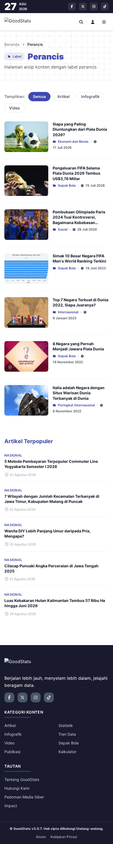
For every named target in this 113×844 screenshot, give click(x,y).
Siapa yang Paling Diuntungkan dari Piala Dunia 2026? (80, 129)
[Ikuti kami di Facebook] (72, 6)
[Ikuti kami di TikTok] (105, 6)
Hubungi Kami (16, 788)
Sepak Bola (67, 185)
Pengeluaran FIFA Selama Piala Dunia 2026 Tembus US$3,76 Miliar (76, 173)
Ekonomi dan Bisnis (73, 141)
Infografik (90, 96)
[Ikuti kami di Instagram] (94, 6)
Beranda (11, 44)
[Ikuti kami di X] (83, 6)
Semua (39, 96)
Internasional (68, 312)
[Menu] (104, 21)
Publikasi (12, 751)
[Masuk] (92, 21)
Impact (10, 805)
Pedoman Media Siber (24, 797)
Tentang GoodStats (21, 779)
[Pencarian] (81, 21)
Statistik (65, 725)
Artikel (63, 96)
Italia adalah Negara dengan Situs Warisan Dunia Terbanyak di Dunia (78, 393)
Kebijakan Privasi (63, 837)
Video (14, 108)
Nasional (13, 455)
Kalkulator (67, 751)
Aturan (41, 837)
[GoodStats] (20, 21)
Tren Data (67, 734)
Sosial (62, 229)
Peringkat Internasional (76, 405)
